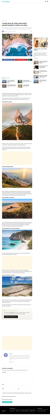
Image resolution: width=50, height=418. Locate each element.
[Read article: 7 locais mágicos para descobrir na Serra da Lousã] (20, 81)
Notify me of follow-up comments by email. (9, 396)
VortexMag (5, 1)
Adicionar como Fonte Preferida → (11, 316)
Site (18, 388)
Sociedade (36, 38)
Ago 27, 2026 (25, 82)
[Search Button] (45, 1)
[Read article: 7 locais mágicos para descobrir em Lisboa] (20, 86)
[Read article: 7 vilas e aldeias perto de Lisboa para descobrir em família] (4, 81)
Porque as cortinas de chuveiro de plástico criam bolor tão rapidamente (43, 62)
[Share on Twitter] (31, 60)
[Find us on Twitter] (39, 410)
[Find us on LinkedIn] (44, 410)
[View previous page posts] (16, 90)
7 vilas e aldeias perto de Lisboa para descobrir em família (11, 81)
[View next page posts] (18, 90)
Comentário (4, 372)
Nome (3, 384)
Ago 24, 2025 (10, 31)
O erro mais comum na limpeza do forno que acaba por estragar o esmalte (43, 67)
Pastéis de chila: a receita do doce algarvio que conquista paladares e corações (43, 76)
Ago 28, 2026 (9, 83)
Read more (37, 58)
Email (3, 388)
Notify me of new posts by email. (7, 399)
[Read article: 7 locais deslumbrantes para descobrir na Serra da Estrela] (4, 86)
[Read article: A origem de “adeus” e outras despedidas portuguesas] (41, 42)
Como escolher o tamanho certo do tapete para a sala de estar (43, 71)
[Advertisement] (17, 158)
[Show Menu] (47, 1)
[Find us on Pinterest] (41, 410)
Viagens (14, 31)
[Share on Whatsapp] (29, 60)
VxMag (6, 31)
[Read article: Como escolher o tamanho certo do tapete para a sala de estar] (36, 72)
